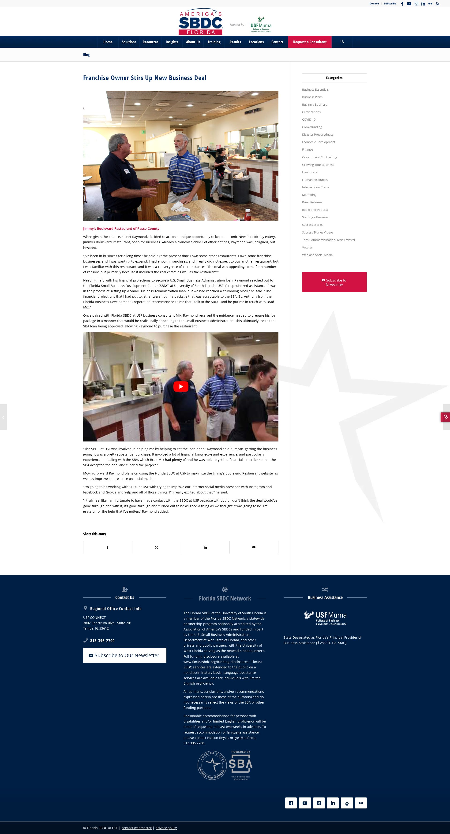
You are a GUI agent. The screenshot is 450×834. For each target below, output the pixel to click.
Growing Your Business (318, 165)
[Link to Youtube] (409, 3)
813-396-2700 (102, 640)
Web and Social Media (317, 255)
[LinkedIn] (333, 802)
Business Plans (312, 97)
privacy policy (166, 828)
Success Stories (312, 224)
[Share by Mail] (254, 547)
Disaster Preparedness (317, 134)
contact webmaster (137, 828)
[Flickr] (361, 802)
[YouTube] (305, 802)
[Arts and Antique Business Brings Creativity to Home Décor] (3, 417)
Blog (86, 54)
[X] (319, 802)
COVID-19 (308, 119)
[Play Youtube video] (180, 386)
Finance (307, 149)
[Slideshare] (347, 802)
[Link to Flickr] (430, 3)
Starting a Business (315, 217)
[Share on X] (156, 547)
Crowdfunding (312, 127)
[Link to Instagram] (416, 3)
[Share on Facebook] (107, 547)
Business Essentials (315, 89)
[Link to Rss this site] (437, 3)
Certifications (311, 112)
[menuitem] (374, 3)
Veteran (307, 247)
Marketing (309, 195)
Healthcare (309, 172)
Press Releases (312, 202)
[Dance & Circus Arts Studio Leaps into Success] (446, 417)
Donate (374, 3)
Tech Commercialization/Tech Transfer (328, 240)
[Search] (342, 42)
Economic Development (318, 142)
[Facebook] (291, 802)
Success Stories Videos (317, 232)
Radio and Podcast (315, 210)
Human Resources (315, 180)
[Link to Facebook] (402, 3)
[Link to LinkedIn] (423, 3)
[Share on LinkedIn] (205, 547)
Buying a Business (314, 104)
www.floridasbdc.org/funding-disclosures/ (217, 662)
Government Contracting (319, 157)
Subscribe (390, 3)
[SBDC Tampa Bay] (225, 21)
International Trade (315, 187)
